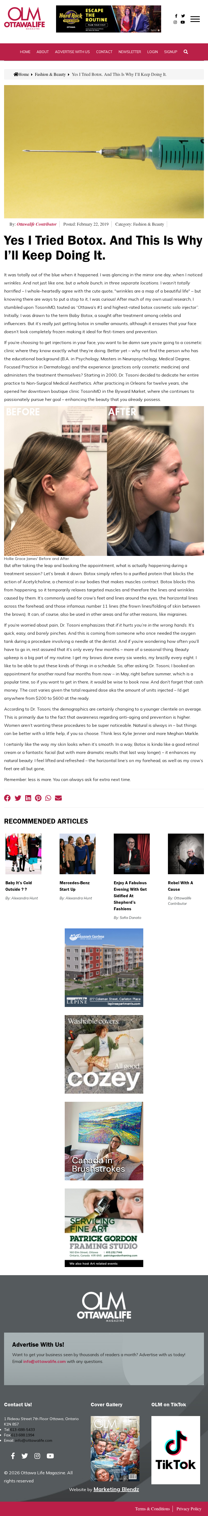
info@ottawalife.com (44, 1361)
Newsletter (130, 52)
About (43, 52)
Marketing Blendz (116, 1489)
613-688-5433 (22, 1429)
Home (25, 52)
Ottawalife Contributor (37, 224)
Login (152, 52)
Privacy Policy (189, 1508)
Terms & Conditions (152, 1508)
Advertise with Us (72, 52)
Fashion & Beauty (50, 74)
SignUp (170, 52)
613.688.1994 (22, 1435)
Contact (104, 52)
